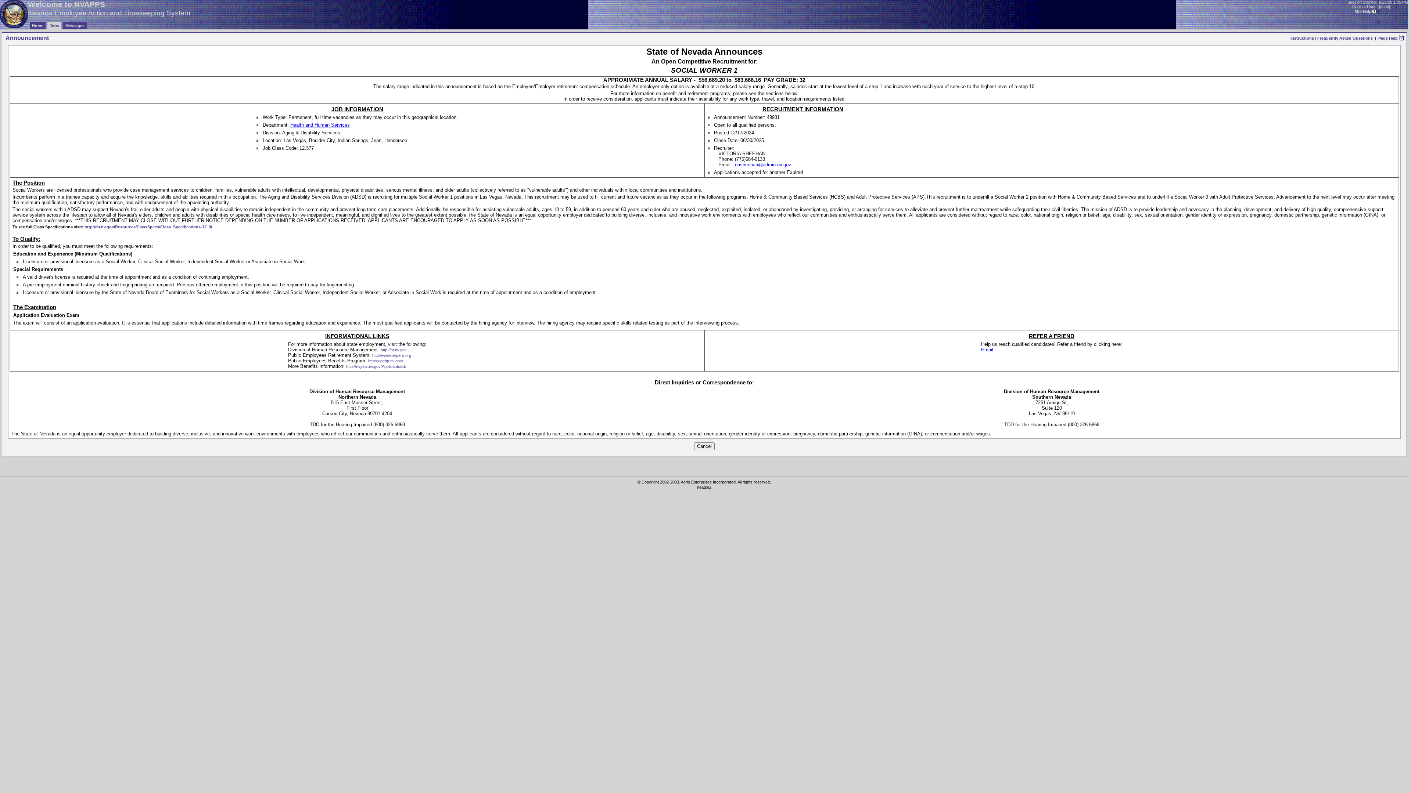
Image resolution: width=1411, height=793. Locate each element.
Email (987, 349)
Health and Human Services (320, 125)
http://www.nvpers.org (391, 355)
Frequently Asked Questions (1345, 38)
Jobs (54, 25)
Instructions (1302, 38)
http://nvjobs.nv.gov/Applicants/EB (376, 366)
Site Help (1363, 12)
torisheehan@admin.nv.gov (762, 164)
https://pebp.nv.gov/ (385, 361)
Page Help (1388, 38)
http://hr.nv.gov (394, 350)
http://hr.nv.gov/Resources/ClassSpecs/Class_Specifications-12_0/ (148, 227)
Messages (75, 25)
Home (37, 25)
